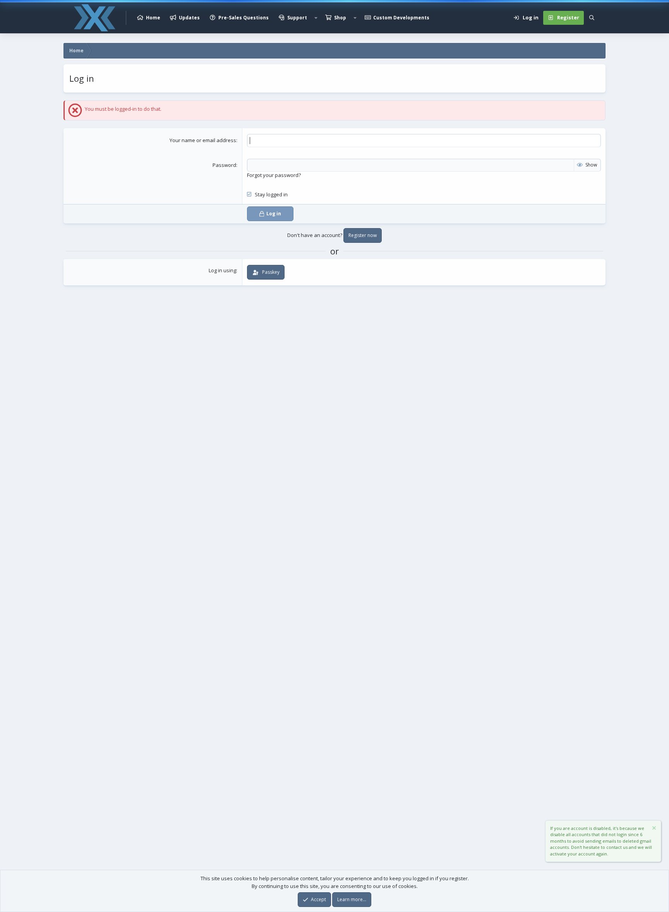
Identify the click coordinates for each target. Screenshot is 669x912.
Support (297, 17)
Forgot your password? (274, 175)
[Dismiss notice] (653, 829)
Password (224, 164)
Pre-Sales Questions (243, 17)
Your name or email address (203, 140)
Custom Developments (401, 17)
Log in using (222, 270)
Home (153, 17)
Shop (340, 17)
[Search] (592, 18)
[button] (316, 18)
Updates (189, 17)
